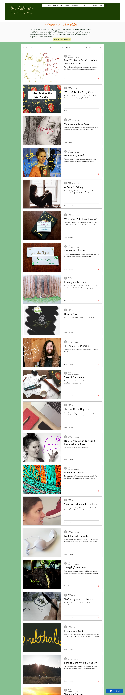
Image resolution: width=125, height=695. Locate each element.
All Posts (25, 48)
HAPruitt (21, 8)
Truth (61, 48)
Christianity (69, 48)
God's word (79, 48)
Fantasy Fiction (52, 48)
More (87, 48)
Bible (32, 48)
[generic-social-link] (106, 5)
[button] (100, 48)
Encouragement (41, 48)
